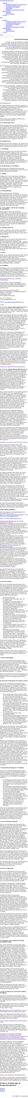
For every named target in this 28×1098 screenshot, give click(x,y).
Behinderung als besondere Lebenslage (15, 9)
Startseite (5, 3)
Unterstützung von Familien (12, 7)
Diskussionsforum (10, 13)
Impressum (2, 1093)
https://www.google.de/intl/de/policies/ (9, 516)
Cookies (2, 304)
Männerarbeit (9, 8)
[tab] (14, 103)
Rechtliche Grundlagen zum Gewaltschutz (16, 4)
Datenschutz (9, 1093)
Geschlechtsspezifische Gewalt (13, 5)
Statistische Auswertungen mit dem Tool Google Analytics (13, 442)
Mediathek (8, 12)
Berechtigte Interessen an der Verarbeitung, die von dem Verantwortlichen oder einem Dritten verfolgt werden (13, 1011)
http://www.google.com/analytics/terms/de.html (11, 514)
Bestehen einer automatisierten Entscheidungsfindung (12, 1074)
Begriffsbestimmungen (5, 103)
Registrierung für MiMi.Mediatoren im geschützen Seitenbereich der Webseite (12, 521)
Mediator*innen (6, 11)
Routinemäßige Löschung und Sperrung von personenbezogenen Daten (10, 546)
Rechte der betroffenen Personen (7, 566)
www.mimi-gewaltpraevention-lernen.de (13, 302)
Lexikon (5, 15)
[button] (14, 17)
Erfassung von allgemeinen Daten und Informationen (12, 366)
